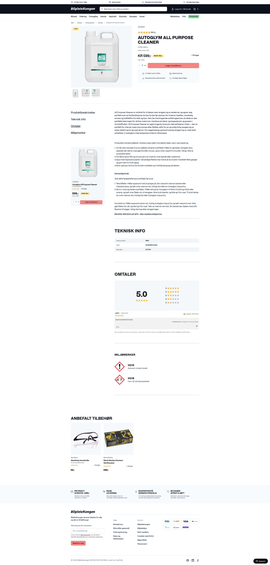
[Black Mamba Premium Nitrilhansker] (119, 439)
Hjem (72, 22)
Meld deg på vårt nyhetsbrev (81, 525)
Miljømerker (78, 133)
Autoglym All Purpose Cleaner (84, 184)
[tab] (86, 112)
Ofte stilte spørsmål (121, 528)
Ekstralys (123, 16)
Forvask (100, 22)
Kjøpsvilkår (142, 540)
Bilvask (74, 16)
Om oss (140, 520)
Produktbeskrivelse (83, 112)
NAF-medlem (143, 532)
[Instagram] (193, 560)
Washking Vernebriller (80, 460)
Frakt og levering (120, 532)
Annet (142, 16)
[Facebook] (187, 560)
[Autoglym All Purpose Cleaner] (88, 163)
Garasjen (133, 16)
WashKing (74, 457)
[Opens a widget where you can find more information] (260, 561)
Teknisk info (78, 119)
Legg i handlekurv (173, 65)
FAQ (184, 16)
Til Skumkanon (89, 22)
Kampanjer (193, 16)
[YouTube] (198, 560)
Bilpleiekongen (143, 524)
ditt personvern (85, 535)
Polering (83, 16)
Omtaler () (147, 33)
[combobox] (133, 9)
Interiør (103, 16)
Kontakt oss (118, 524)
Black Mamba (108, 457)
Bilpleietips (175, 16)
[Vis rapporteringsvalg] (197, 326)
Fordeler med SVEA (145, 536)
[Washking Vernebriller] (86, 439)
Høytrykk (113, 16)
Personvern (142, 544)
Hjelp (115, 520)
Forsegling (93, 16)
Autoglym (141, 27)
